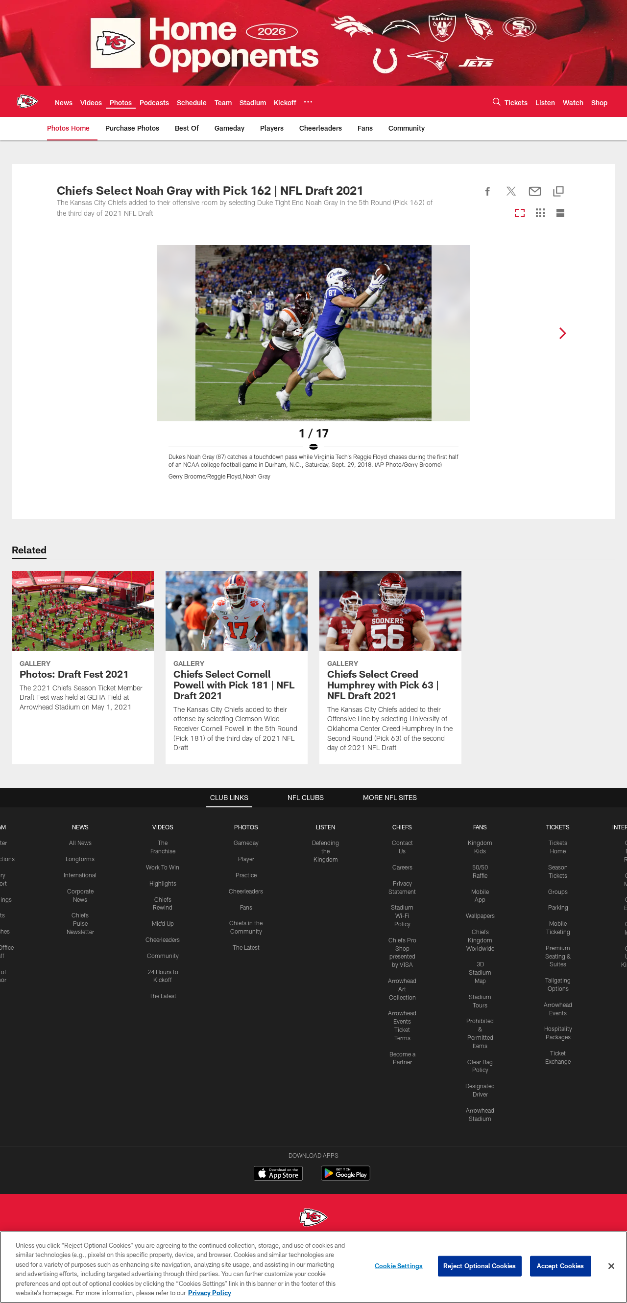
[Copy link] (558, 192)
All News (80, 842)
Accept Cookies (560, 1266)
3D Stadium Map (480, 972)
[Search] (497, 101)
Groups (558, 891)
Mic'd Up (163, 923)
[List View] (560, 214)
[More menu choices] (308, 102)
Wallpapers (480, 915)
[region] (313, 1267)
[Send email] (535, 196)
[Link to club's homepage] (27, 101)
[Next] (562, 333)
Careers (402, 867)
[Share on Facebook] (488, 196)
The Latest (162, 995)
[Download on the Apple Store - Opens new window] (278, 1174)
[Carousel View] (520, 214)
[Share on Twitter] (511, 196)
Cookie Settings (399, 1266)
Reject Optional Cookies (479, 1266)
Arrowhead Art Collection (402, 989)
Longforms (80, 858)
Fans (246, 907)
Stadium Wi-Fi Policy (402, 915)
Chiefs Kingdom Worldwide (480, 940)
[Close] (611, 1266)
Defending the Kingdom (325, 851)
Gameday (246, 842)
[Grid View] (540, 214)
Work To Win (162, 867)
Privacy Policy (209, 1293)
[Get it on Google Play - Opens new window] (345, 1178)
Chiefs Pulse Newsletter (80, 923)
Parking (558, 907)
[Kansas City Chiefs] (313, 1218)
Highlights (162, 883)
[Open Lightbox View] (313, 368)
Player (246, 858)
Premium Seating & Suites (558, 956)
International (80, 874)
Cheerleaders (162, 939)
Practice (246, 874)
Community (163, 955)
